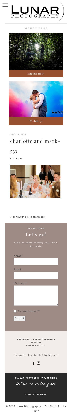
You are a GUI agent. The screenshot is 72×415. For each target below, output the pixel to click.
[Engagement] (36, 51)
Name (18, 255)
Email (17, 269)
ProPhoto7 (52, 406)
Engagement (36, 73)
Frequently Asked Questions (36, 339)
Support (36, 342)
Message (19, 283)
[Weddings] (36, 99)
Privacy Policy (36, 345)
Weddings (36, 121)
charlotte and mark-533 (29, 217)
